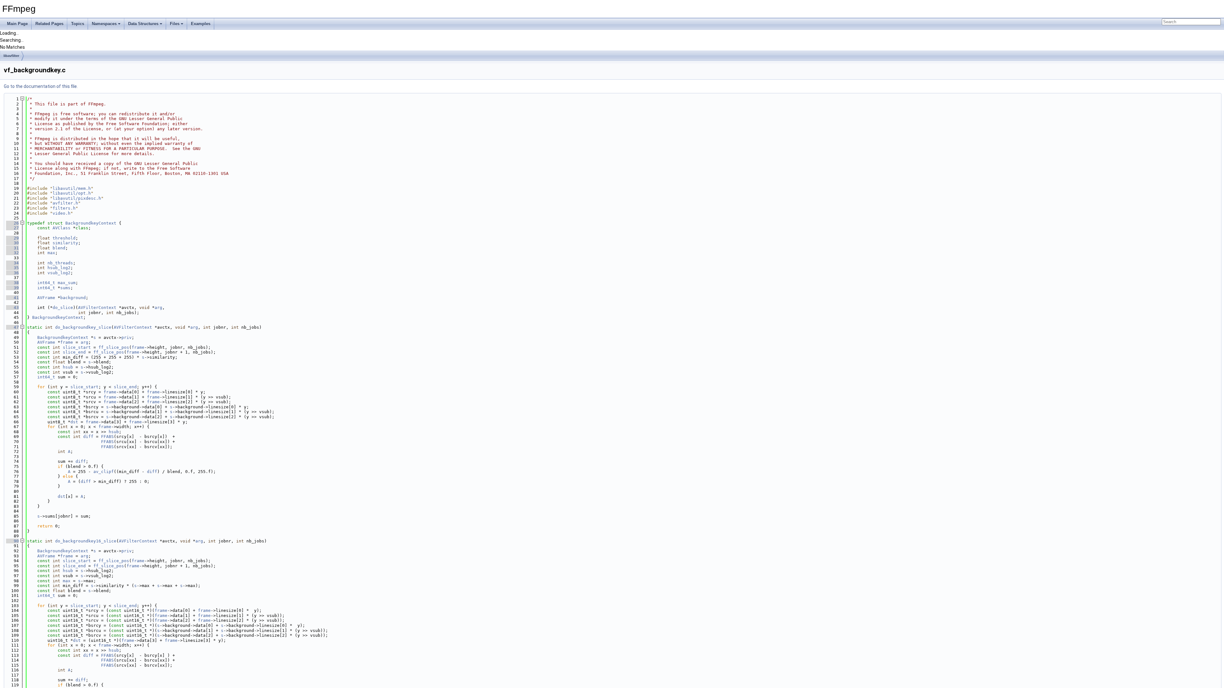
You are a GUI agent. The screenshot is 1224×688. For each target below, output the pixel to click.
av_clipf (103, 471)
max (51, 252)
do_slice (63, 307)
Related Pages (49, 23)
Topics (77, 23)
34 (12, 263)
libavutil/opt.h (72, 193)
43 (12, 307)
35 (12, 267)
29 (12, 238)
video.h (61, 213)
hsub (68, 367)
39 (12, 287)
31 (12, 248)
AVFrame (46, 297)
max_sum (67, 282)
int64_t (46, 282)
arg (158, 307)
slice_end (74, 352)
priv (126, 337)
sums (65, 287)
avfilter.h (65, 203)
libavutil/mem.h (72, 188)
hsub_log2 (58, 267)
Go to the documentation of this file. (41, 86)
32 (12, 252)
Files (174, 23)
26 (12, 223)
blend (59, 248)
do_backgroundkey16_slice (85, 541)
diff (88, 436)
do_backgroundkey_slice (83, 327)
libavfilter (11, 56)
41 (12, 297)
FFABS (107, 436)
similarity (65, 242)
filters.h (64, 208)
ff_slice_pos (113, 347)
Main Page (17, 23)
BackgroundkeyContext (90, 223)
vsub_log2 (58, 272)
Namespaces (104, 23)
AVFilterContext (97, 307)
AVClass (61, 228)
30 (12, 242)
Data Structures (143, 23)
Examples (200, 23)
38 (12, 282)
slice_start (77, 347)
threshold (64, 238)
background (73, 297)
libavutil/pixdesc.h (77, 198)
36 (12, 272)
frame (66, 342)
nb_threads (60, 263)
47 (12, 327)
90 (12, 541)
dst (74, 421)
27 (12, 228)
